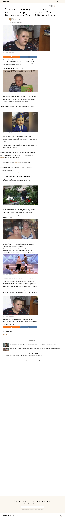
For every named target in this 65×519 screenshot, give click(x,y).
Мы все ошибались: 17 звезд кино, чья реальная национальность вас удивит (21, 357)
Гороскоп (44, 1)
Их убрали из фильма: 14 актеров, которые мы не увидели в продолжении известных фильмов (24, 360)
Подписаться (40, 507)
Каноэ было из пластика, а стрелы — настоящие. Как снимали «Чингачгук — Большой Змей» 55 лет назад (35, 348)
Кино (40, 1)
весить (11, 288)
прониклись (17, 162)
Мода (12, 1)
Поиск (57, 2)
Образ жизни (36, 1)
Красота (15, 1)
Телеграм (55, 6)
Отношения (20, 1)
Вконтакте (58, 6)
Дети (31, 1)
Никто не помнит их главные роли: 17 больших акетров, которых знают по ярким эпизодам (24, 355)
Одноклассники (61, 6)
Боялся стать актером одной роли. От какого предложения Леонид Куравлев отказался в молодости (33, 344)
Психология (26, 1)
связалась (17, 290)
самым (20, 59)
